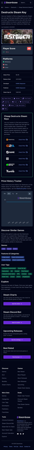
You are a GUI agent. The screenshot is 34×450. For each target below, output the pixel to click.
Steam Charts (6, 384)
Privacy (6, 446)
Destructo (13, 7)
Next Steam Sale (7, 430)
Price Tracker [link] (28, 98)
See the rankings (16, 339)
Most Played (21, 375)
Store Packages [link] (25, 101)
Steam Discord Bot (8, 423)
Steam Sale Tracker (24, 396)
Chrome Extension (7, 420)
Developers (5, 405)
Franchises (5, 412)
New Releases (22, 381)
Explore (4, 436)
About (21, 446)
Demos (4, 378)
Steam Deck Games (24, 388)
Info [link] (5, 105)
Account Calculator (8, 433)
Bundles (4, 381)
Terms (10, 446)
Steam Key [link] (6, 101)
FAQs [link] (5, 108)
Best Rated (21, 371)
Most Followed (22, 378)
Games (7, 7)
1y (13, 193)
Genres (4, 396)
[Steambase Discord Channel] (18, 434)
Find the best (16, 357)
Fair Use (16, 446)
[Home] (2, 7)
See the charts (16, 303)
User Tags (5, 402)
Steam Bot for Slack (8, 426)
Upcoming (21, 384)
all (16, 193)
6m (9, 193)
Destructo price (21, 188)
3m (5, 193)
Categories (5, 399)
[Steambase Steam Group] (20, 434)
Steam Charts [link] (7, 98)
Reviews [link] (18, 98)
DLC (3, 375)
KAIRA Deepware (20, 83)
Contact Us (27, 446)
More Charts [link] (22, 105)
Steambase (20, 421)
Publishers (5, 409)
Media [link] (12, 105)
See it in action (16, 322)
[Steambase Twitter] (23, 434)
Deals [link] (15, 101)
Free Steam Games (23, 404)
